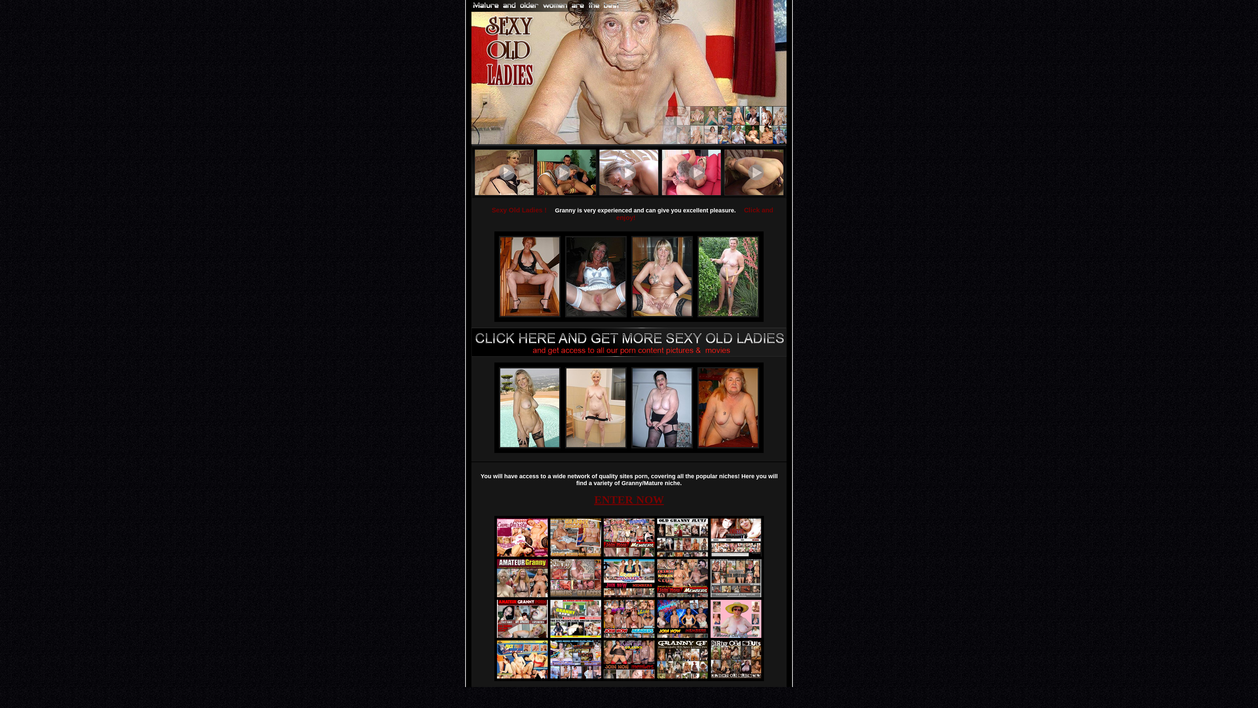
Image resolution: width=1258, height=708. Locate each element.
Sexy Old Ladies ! (519, 210)
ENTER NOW (629, 500)
